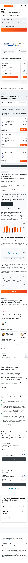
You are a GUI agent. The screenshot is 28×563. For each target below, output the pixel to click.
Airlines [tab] (10, 185)
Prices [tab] (4, 185)
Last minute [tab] (17, 109)
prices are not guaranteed (6, 539)
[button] (2, 5)
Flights (12, 529)
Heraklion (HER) (7, 517)
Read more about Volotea (10, 322)
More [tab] (24, 185)
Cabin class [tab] (11, 506)
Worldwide (17, 529)
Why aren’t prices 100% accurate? (9, 548)
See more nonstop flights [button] (14, 463)
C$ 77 (2, 11)
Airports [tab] (4, 506)
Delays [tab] (17, 185)
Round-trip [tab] (4, 109)
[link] (14, 291)
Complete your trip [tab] (20, 506)
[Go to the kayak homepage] (8, 6)
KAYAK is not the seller (7, 543)
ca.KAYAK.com (6, 529)
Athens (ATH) (6, 516)
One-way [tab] (11, 109)
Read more (4, 342)
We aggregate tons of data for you (10, 545)
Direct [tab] (23, 109)
